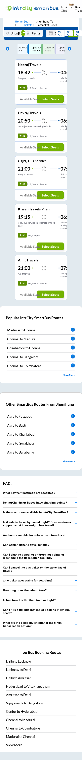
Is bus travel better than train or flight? (29, 597)
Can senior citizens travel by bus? (26, 542)
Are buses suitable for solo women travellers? (34, 532)
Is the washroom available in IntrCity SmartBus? (35, 510)
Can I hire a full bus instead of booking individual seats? (36, 609)
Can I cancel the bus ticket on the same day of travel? (34, 567)
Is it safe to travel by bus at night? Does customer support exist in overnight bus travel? (37, 521)
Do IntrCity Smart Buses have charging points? (35, 500)
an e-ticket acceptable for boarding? (28, 578)
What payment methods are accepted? (29, 490)
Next (68, 49)
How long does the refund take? (25, 587)
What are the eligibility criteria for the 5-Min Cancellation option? (32, 622)
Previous (7, 49)
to (18, 659)
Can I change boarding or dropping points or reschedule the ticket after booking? (33, 554)
